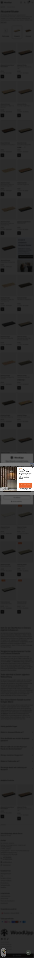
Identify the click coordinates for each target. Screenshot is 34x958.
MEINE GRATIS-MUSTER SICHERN (26, 485)
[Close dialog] (32, 467)
